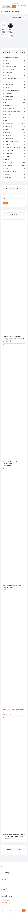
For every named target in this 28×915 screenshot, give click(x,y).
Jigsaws (7, 117)
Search (14, 6)
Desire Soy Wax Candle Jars (12, 90)
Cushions (7, 87)
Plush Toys (7, 144)
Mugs (6, 129)
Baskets (7, 63)
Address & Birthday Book (11, 57)
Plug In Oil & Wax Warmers (12, 141)
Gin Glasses (8, 105)
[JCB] (22, 883)
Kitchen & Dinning (9, 123)
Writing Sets (8, 177)
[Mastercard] (4, 883)
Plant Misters (8, 135)
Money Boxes (8, 126)
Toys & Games (8, 162)
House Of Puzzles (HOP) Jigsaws (13, 111)
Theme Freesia (18, 910)
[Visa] (7, 883)
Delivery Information (5, 899)
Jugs (6, 120)
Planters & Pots (9, 138)
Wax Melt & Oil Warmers (11, 171)
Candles (7, 75)
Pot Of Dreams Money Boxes (12, 147)
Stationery (7, 156)
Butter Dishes (8, 72)
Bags (6, 60)
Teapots (7, 159)
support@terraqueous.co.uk (8, 892)
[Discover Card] (16, 883)
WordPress (14, 913)
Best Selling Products (10, 66)
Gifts (6, 102)
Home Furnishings (9, 108)
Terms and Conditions (6, 904)
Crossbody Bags (9, 84)
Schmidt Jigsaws (9, 150)
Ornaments (7, 132)
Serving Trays (8, 153)
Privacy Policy (4, 902)
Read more (12, 36)
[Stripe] (19, 883)
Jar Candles (8, 114)
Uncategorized (8, 165)
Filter (5, 203)
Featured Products (9, 96)
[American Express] (2, 883)
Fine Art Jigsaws (9, 99)
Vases (6, 168)
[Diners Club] (13, 883)
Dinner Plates (8, 93)
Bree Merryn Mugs (9, 69)
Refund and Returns (5, 900)
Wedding (7, 174)
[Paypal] (10, 883)
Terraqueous (5, 910)
